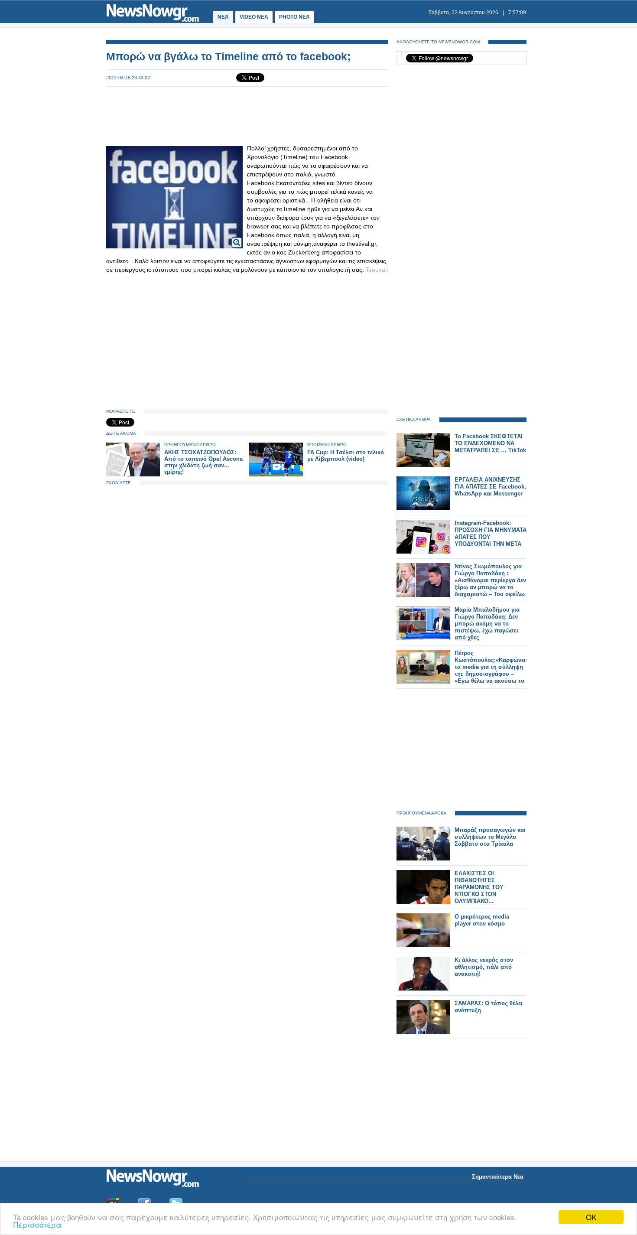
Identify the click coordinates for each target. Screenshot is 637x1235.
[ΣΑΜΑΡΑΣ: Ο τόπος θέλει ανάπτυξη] (423, 1032)
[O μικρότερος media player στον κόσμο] (423, 945)
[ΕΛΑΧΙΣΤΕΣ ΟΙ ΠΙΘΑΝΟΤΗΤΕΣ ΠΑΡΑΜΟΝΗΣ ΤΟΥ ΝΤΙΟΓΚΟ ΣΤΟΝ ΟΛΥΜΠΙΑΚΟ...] (423, 902)
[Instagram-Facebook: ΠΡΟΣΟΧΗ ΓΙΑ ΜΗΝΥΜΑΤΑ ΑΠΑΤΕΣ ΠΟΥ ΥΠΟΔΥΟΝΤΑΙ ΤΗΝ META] (423, 551)
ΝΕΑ (223, 17)
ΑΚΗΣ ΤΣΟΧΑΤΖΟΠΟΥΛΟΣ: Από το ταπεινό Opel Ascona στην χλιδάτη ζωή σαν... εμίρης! (203, 462)
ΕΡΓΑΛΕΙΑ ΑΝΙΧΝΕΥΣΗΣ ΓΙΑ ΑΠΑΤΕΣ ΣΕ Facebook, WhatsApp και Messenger (490, 486)
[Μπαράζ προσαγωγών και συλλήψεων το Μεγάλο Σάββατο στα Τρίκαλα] (423, 858)
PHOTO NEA (294, 17)
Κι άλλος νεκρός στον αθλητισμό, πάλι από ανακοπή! (484, 967)
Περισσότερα (37, 1224)
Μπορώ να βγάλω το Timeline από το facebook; (228, 56)
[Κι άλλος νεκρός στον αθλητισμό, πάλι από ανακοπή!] (423, 988)
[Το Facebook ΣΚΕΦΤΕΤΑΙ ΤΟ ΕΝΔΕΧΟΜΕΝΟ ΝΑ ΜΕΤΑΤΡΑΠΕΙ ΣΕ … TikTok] (423, 465)
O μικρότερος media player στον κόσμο (482, 920)
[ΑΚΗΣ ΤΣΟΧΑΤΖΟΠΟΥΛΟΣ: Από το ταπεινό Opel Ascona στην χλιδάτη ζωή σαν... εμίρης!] (133, 474)
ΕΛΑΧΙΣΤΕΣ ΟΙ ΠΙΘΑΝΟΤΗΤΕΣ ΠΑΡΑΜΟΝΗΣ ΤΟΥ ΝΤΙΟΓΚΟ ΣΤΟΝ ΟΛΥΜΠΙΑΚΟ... (479, 887)
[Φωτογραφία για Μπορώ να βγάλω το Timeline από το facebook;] (236, 237)
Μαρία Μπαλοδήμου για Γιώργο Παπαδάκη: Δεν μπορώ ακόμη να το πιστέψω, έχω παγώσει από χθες (487, 623)
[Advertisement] (247, 115)
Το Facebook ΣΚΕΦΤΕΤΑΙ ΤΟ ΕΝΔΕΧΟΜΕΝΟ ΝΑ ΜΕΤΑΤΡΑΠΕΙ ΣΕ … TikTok (490, 443)
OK (591, 1217)
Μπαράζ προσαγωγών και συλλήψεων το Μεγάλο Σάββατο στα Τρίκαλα (490, 837)
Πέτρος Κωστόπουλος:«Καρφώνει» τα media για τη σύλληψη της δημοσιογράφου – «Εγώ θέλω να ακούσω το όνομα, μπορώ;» (492, 670)
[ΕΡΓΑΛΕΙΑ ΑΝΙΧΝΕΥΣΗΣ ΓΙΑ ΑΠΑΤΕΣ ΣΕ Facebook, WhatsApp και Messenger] (423, 508)
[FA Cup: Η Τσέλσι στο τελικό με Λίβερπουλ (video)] (276, 474)
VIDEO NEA (254, 17)
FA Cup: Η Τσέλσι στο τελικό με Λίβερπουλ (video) (345, 455)
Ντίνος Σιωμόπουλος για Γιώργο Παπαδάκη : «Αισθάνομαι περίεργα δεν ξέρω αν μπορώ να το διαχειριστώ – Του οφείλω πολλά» (490, 583)
